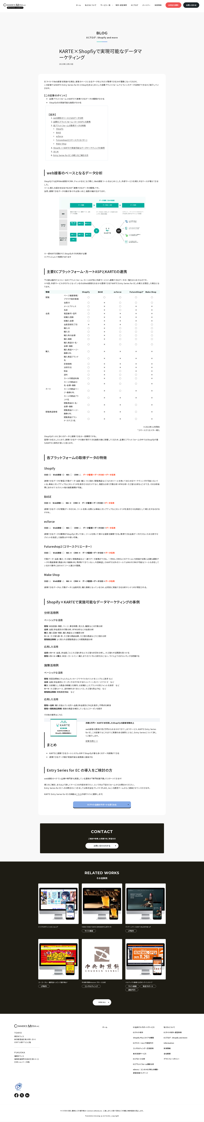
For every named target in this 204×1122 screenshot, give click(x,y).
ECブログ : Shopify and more (175, 1037)
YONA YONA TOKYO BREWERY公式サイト (97, 927)
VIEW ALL (102, 1002)
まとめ (56, 151)
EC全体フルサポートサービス (144, 1027)
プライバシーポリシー (172, 1059)
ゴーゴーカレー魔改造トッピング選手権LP (53, 982)
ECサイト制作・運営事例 (173, 1032)
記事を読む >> (92, 740)
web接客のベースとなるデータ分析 (68, 117)
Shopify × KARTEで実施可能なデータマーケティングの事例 (79, 147)
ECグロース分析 (139, 1059)
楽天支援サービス (140, 1053)
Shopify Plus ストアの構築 (143, 1037)
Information (169, 1043)
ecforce (59, 136)
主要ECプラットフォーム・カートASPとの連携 (72, 121)
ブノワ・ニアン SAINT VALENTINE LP (138, 927)
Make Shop (61, 143)
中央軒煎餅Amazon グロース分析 (94, 982)
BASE (58, 132)
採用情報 (167, 1048)
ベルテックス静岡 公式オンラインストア (138, 982)
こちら (78, 794)
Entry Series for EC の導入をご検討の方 (70, 155)
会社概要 (167, 1053)
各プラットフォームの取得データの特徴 (69, 125)
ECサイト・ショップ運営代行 (143, 1043)
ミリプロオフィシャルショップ (48, 927)
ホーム (104, 1027)
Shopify (59, 128)
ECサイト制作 (138, 1032)
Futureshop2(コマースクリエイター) (71, 140)
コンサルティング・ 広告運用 (143, 1048)
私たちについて (169, 1027)
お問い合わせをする (102, 845)
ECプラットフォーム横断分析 (143, 1064)
